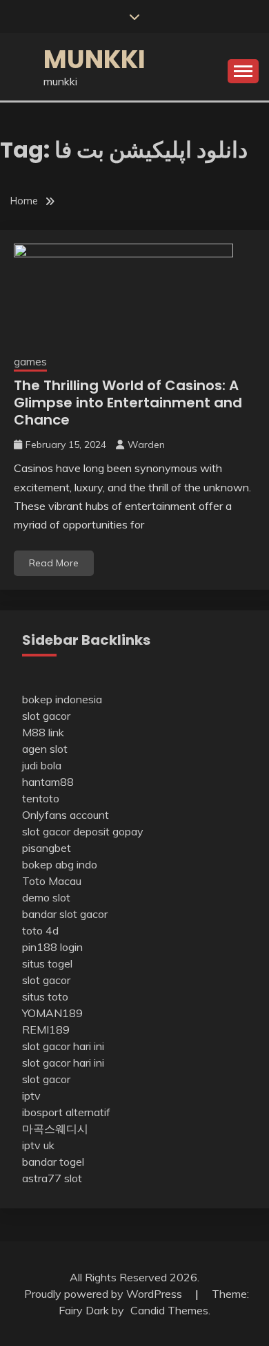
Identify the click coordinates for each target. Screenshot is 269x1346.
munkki (94, 59)
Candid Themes (169, 1310)
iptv (31, 1095)
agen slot (45, 749)
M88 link (43, 732)
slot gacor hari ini (63, 1046)
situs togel (47, 963)
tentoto (40, 798)
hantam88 (48, 782)
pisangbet (46, 848)
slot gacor (46, 716)
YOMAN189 (52, 1013)
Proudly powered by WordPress (104, 1294)
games (30, 361)
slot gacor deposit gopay (82, 831)
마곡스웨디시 (55, 1128)
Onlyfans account (65, 815)
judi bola (41, 765)
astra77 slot (52, 1178)
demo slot (46, 897)
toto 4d (40, 930)
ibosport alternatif (66, 1112)
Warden (146, 444)
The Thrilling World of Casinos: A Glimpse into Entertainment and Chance (128, 402)
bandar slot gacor (65, 914)
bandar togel (53, 1161)
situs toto (45, 996)
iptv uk (38, 1145)
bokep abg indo (59, 864)
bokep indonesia (62, 699)
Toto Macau (51, 881)
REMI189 (46, 1029)
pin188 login (52, 947)
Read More (54, 563)
